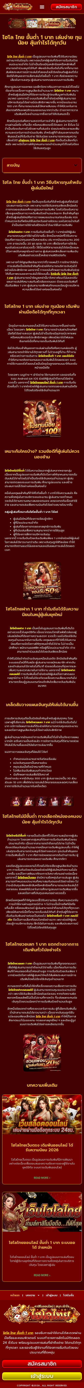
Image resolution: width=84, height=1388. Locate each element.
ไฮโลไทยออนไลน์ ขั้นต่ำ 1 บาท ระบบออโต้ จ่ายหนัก (42, 1245)
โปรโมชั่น (68, 1295)
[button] (41, 6)
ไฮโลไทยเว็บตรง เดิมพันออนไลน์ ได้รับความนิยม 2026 (42, 1147)
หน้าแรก (15, 1295)
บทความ (30, 1295)
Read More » (42, 1177)
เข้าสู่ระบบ (51, 1295)
